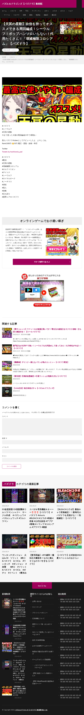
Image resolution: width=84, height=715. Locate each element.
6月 (80, 599)
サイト (4, 456)
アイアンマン (36, 11)
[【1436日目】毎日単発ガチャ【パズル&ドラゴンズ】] (7, 392)
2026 (62, 599)
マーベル (7, 15)
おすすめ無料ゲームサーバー (42, 646)
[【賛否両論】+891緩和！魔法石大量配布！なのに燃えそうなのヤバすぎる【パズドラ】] (7, 690)
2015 (62, 679)
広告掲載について (38, 618)
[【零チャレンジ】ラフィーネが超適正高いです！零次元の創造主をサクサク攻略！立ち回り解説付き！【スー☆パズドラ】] (7, 333)
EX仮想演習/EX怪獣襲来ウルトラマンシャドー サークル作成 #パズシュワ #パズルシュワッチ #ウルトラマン (14, 515)
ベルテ (70, 11)
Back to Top (42, 586)
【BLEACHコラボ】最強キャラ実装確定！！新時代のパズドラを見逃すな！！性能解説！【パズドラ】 (69, 513)
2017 (62, 663)
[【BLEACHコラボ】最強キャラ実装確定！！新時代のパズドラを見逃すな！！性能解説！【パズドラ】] (7, 647)
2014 (62, 687)
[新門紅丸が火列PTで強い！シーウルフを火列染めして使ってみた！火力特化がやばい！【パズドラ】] (7, 349)
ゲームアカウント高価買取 (41, 659)
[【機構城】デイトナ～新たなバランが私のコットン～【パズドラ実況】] (7, 366)
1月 (65, 599)
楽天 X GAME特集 (38, 640)
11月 (74, 610)
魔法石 (54, 15)
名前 (4, 438)
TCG (26, 11)
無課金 (38, 15)
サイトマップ (36, 607)
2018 (62, 655)
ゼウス (62, 11)
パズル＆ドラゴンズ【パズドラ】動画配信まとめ (31, 710)
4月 (74, 599)
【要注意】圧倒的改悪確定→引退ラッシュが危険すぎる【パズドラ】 (40, 376)
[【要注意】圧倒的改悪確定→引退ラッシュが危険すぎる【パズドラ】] (7, 380)
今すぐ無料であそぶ (42, 262)
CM (21, 11)
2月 (68, 599)
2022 (62, 631)
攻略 (24, 15)
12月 (77, 610)
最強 (30, 15)
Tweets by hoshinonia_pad (12, 152)
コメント (5, 416)
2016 (62, 671)
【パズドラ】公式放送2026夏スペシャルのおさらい (69, 556)
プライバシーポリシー (40, 613)
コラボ (54, 11)
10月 (70, 610)
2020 (62, 647)
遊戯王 (46, 15)
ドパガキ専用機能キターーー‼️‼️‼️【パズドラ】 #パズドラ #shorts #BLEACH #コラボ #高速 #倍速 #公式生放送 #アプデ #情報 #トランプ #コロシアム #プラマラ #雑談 (41, 518)
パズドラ (13, 11)
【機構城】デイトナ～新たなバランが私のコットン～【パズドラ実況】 (41, 362)
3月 (71, 599)
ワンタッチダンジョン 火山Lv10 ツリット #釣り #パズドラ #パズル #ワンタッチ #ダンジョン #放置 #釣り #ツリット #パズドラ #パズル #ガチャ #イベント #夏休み (14, 564)
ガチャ (46, 11)
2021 (62, 639)
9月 (67, 610)
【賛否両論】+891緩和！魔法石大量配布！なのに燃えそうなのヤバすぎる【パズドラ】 (41, 559)
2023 (62, 623)
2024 (62, 615)
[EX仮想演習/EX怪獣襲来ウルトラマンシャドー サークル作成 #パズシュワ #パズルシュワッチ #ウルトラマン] (7, 629)
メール (5, 447)
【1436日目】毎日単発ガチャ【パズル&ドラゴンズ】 (34, 388)
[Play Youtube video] (42, 99)
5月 (77, 599)
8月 (64, 602)
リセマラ (16, 15)
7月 (61, 602)
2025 (62, 607)
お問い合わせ (36, 601)
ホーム (4, 11)
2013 (62, 695)
